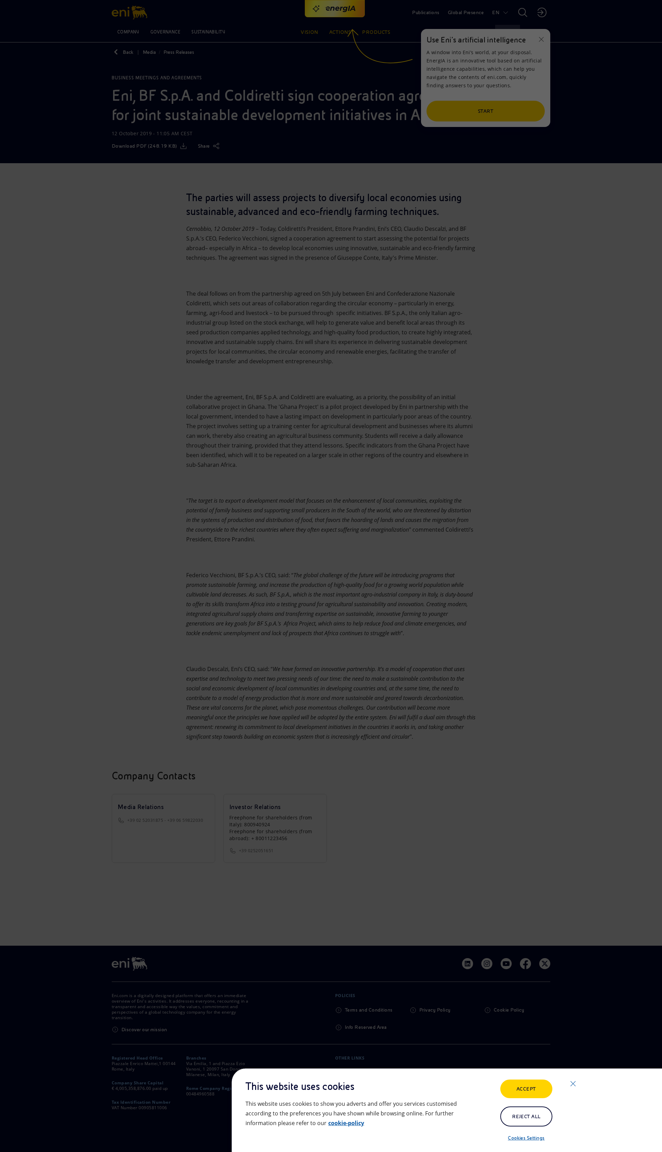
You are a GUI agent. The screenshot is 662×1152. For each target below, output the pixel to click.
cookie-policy (346, 1123)
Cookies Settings (526, 1138)
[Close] (573, 1084)
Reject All (526, 1116)
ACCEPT (526, 1089)
